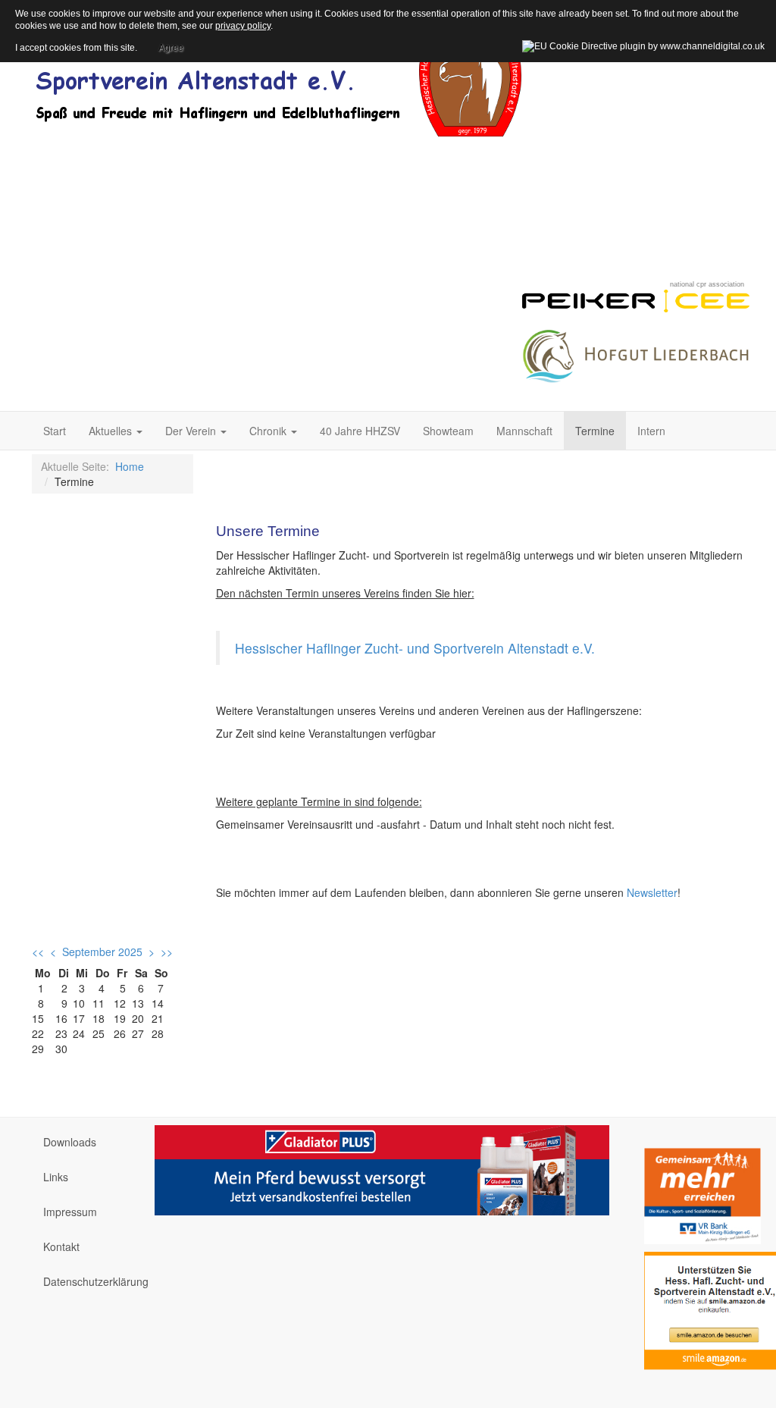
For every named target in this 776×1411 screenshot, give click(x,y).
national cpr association (707, 284)
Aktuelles (112, 430)
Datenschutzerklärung (87, 1281)
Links (55, 1176)
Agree (170, 45)
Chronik (269, 430)
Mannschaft (524, 430)
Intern (651, 430)
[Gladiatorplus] (382, 1168)
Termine (595, 430)
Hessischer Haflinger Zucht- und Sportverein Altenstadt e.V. (415, 647)
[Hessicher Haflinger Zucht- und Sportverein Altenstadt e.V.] (278, 75)
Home (129, 466)
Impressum (70, 1211)
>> (167, 951)
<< (38, 951)
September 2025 (102, 951)
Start (54, 430)
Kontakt (61, 1246)
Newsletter (652, 892)
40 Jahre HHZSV (360, 430)
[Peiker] (635, 298)
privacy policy (243, 25)
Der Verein (192, 430)
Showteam (448, 430)
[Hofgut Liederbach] (635, 352)
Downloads (69, 1141)
